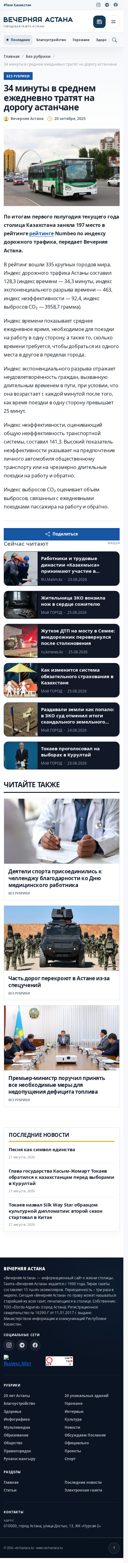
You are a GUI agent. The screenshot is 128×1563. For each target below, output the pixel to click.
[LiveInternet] (38, 1361)
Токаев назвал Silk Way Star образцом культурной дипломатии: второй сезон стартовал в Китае (56, 1211)
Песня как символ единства (42, 1149)
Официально (77, 1443)
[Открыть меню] (113, 22)
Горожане (81, 40)
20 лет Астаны (17, 1395)
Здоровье (104, 40)
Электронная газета (83, 1490)
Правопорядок (17, 1451)
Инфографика (17, 1419)
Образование (16, 1435)
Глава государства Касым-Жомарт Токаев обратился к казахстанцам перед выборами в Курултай (61, 1177)
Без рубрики (38, 56)
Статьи (10, 1490)
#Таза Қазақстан (17, 5)
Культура (73, 1419)
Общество (13, 1443)
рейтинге (41, 233)
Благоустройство (51, 40)
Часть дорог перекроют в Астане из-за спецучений (59, 982)
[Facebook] (116, 5)
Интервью (74, 1411)
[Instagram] (98, 5)
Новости (72, 1427)
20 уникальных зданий (86, 1395)
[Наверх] (114, 1548)
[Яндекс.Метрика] (17, 1361)
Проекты (73, 1451)
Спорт (70, 1458)
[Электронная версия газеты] (99, 22)
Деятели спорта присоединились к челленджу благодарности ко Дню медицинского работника (55, 878)
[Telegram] (107, 5)
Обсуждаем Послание (85, 1435)
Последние (20, 40)
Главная (12, 56)
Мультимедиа (17, 1427)
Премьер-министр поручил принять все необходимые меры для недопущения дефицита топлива (56, 1084)
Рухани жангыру (19, 1458)
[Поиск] (114, 39)
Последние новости (83, 1482)
